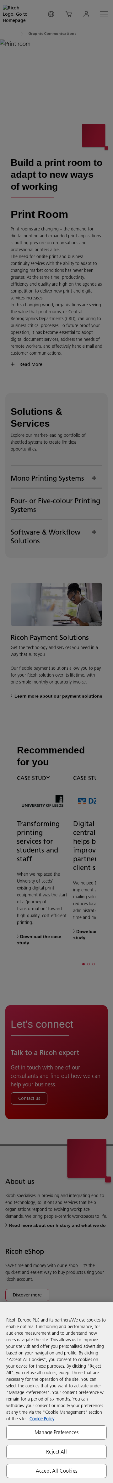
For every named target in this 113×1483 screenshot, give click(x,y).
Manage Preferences (56, 1432)
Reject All (56, 1452)
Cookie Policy (42, 1419)
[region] (56, 1392)
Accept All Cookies (56, 1471)
